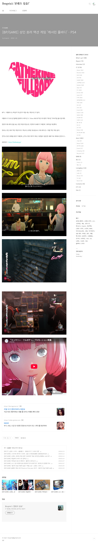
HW (79, 75)
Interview (80, 64)
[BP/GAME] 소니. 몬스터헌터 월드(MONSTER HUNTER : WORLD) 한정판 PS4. (27, 463)
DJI (91, 238)
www (79, 95)
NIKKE (6, 423)
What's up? (81, 58)
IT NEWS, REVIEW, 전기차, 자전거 (15, 509)
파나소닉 (78, 226)
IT (5, 448)
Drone (80, 92)
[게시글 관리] (10, 438)
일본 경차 (78, 233)
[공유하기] (8, 438)
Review (80, 73)
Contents (80, 184)
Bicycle (80, 153)
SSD (87, 238)
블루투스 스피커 (80, 243)
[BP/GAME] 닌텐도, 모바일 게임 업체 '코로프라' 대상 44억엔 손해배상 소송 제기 (27, 456)
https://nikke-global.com (12, 420)
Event (80, 110)
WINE (79, 171)
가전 (79, 102)
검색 (89, 3)
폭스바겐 (78, 236)
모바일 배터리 (79, 221)
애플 (91, 233)
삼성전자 (84, 236)
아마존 (84, 233)
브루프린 (83, 238)
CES (79, 107)
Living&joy (81, 168)
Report (79, 61)
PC (79, 90)
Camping (80, 151)
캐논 (83, 223)
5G (78, 125)
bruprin (84, 226)
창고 (78, 160)
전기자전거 (91, 231)
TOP (94, 538)
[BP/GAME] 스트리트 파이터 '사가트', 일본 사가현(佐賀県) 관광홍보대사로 (25, 454)
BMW (78, 156)
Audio (80, 112)
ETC (78, 187)
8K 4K (79, 122)
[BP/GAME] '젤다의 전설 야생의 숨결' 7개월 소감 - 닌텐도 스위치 (22, 466)
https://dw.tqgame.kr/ (11, 406)
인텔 (86, 231)
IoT (79, 127)
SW (79, 78)
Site (78, 190)
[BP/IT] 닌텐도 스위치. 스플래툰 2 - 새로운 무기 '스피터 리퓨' (21, 451)
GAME (9, 448)
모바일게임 (81, 100)
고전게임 (81, 83)
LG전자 (86, 228)
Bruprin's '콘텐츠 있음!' (15, 3)
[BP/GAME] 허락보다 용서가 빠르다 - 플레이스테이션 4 (20, 461)
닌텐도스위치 (87, 221)
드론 (86, 241)
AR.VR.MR (81, 132)
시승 (79, 141)
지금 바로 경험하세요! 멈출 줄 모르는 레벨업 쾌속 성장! (22, 412)
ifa (79, 105)
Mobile (80, 85)
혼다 (88, 233)
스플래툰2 (90, 236)
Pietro (79, 162)
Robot (80, 130)
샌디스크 (87, 223)
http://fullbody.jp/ (14, 142)
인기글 (83, 206)
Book (79, 181)
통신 (79, 165)
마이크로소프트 (80, 231)
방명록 (24, 10)
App (79, 87)
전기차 (80, 146)
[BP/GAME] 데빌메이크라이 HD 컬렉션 (15, 458)
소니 (93, 221)
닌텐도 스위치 (79, 228)
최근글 (78, 206)
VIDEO (80, 115)
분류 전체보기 (82, 55)
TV (79, 178)
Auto (79, 138)
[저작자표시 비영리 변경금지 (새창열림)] (23, 438)
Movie (80, 176)
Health (79, 117)
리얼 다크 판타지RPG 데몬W (14, 409)
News (80, 70)
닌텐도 (77, 241)
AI (78, 135)
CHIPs (80, 120)
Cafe (79, 173)
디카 (79, 97)
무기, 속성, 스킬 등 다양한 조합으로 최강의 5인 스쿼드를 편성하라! (25, 425)
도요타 (82, 241)
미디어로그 (13, 10)
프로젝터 (89, 226)
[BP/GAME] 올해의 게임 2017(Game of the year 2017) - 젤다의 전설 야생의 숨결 (28, 468)
